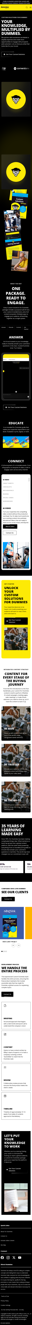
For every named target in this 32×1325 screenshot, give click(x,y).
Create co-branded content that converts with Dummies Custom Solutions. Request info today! (16, 2)
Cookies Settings (5, 1305)
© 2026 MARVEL (5, 1323)
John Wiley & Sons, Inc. (22, 1314)
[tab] (16, 479)
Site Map (3, 1245)
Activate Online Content (7, 1240)
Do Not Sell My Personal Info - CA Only (12, 1310)
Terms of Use (5, 1296)
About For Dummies (6, 1231)
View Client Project (9, 942)
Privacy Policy (5, 1301)
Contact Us (4, 1236)
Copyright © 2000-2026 (7, 1314)
